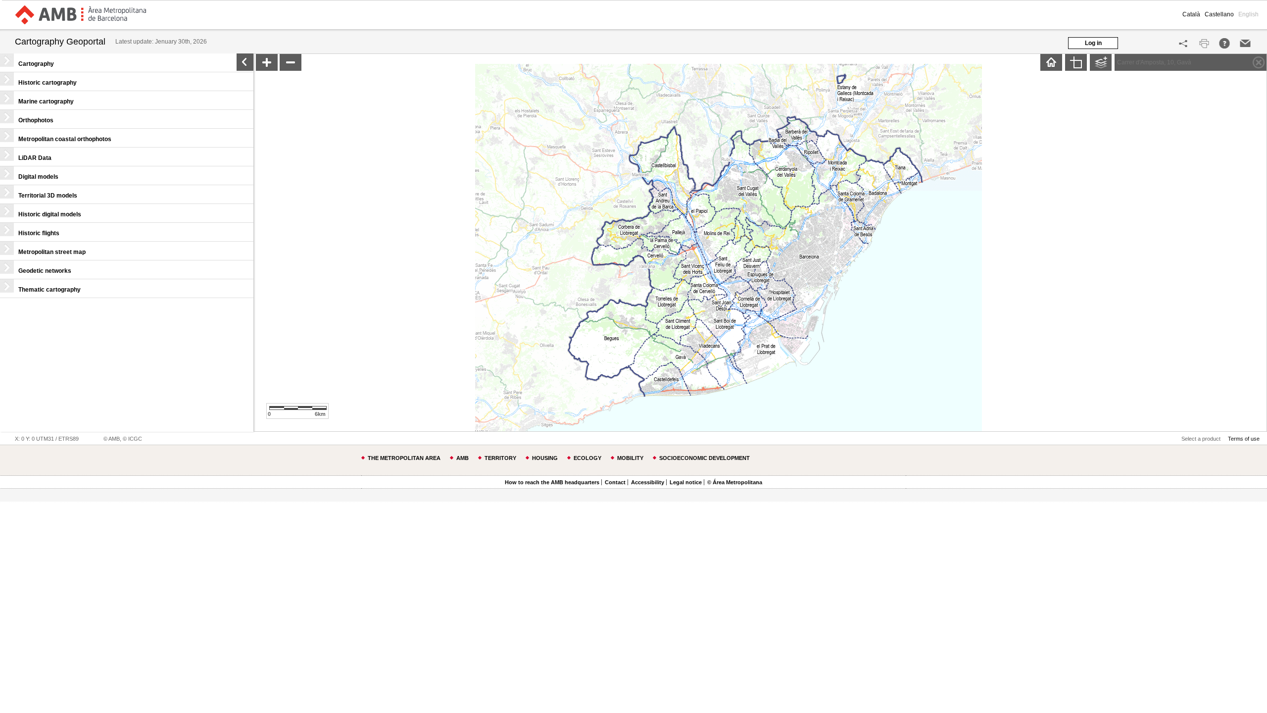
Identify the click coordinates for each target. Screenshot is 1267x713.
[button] (126, 62)
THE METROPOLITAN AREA (404, 458)
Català (1191, 14)
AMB (462, 458)
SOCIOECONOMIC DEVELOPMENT (704, 458)
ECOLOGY (587, 458)
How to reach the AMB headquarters (552, 482)
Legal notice (686, 482)
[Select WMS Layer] (1099, 63)
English (1248, 14)
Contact (615, 482)
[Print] (1204, 43)
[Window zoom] (1076, 62)
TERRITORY (500, 458)
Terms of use (1244, 439)
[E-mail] (1245, 43)
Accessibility (647, 482)
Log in (1093, 43)
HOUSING (545, 458)
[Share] (1183, 43)
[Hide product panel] (245, 62)
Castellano (1219, 14)
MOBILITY (630, 458)
